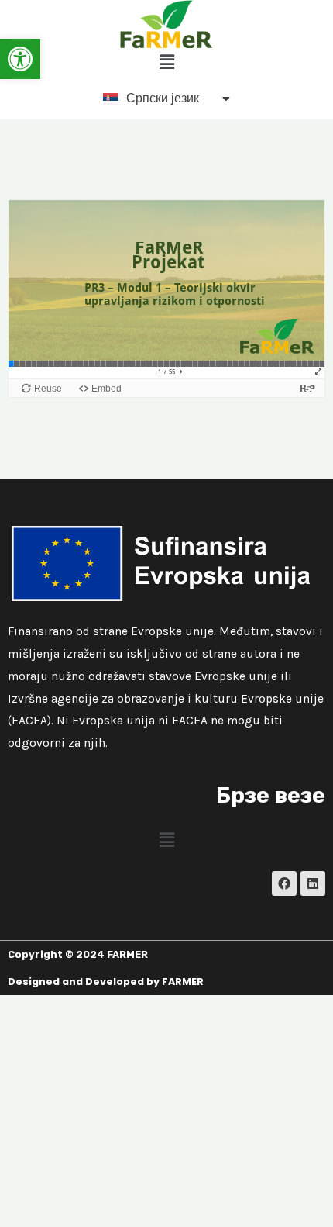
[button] (20, 59)
